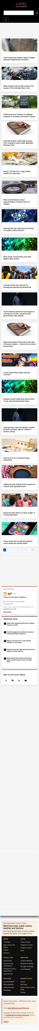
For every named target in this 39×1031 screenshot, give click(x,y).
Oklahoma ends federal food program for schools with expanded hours (19, 485)
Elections (6, 953)
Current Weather (26, 961)
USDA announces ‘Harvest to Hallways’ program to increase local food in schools (19, 115)
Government (7, 961)
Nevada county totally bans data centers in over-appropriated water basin (18, 400)
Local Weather (25, 969)
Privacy (22, 992)
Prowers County (25, 948)
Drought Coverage (26, 966)
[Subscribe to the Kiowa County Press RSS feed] (19, 680)
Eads (22, 950)
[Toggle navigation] (6, 20)
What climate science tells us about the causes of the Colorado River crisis (18, 87)
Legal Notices (8, 974)
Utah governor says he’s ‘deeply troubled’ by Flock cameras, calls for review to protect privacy (19, 429)
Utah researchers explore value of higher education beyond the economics (19, 59)
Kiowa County (25, 942)
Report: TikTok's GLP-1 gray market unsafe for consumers (17, 172)
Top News (6, 942)
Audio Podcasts (8, 987)
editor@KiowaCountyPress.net (18, 1008)
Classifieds (7, 990)
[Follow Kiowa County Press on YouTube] (25, 680)
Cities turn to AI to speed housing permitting (16, 459)
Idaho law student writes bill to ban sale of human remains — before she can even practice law (19, 344)
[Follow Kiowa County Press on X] (6, 680)
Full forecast (7, 612)
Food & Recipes (8, 982)
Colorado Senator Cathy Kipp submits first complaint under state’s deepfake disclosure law (18, 143)
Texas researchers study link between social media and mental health (17, 542)
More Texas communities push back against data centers (17, 258)
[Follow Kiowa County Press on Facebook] (12, 680)
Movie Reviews (8, 984)
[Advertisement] (19, 766)
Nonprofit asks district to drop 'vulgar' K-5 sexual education (19, 514)
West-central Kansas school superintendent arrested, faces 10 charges (16, 202)
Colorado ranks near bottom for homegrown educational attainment (17, 286)
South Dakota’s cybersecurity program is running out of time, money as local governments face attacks (19, 314)
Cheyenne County (26, 945)
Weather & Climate (26, 963)
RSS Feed (23, 984)
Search (22, 982)
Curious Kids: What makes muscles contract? (16, 374)
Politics (5, 950)
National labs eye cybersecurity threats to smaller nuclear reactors (18, 229)
